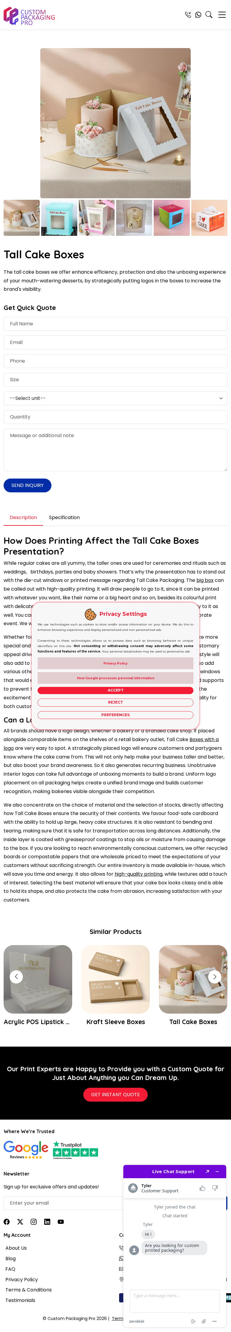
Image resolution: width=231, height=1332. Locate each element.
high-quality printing (138, 874)
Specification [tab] (64, 517)
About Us (16, 1248)
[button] (214, 977)
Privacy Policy (21, 1279)
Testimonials (20, 1300)
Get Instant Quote (115, 1094)
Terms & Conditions (28, 1289)
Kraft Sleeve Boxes (38, 1022)
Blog (10, 1258)
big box (205, 580)
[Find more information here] (175, 1246)
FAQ (10, 1269)
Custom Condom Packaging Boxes (193, 1022)
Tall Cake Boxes (116, 1022)
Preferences (115, 715)
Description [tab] (23, 517)
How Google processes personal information (115, 678)
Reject (115, 702)
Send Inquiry (27, 485)
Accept (116, 690)
